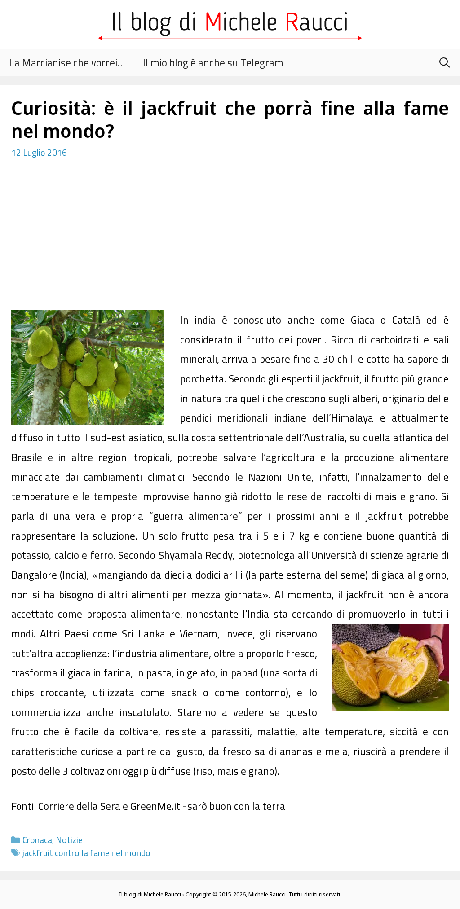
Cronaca (37, 840)
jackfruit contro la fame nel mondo (86, 853)
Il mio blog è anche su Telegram (213, 62)
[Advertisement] (230, 243)
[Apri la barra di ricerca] (444, 62)
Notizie (69, 840)
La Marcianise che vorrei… (67, 62)
